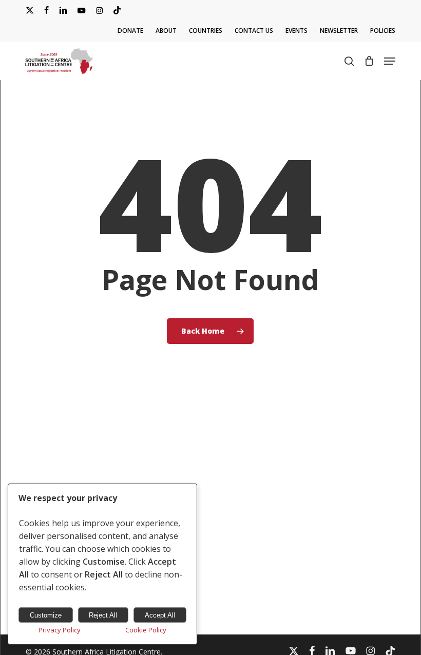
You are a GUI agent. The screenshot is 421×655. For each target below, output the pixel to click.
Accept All (160, 615)
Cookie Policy (145, 629)
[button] (389, 61)
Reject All (103, 615)
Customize (46, 615)
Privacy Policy (60, 629)
